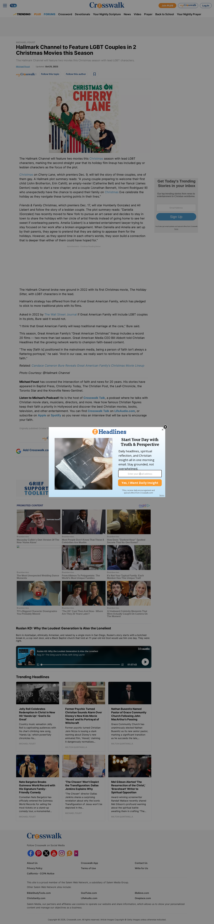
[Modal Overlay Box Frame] (107, 462)
